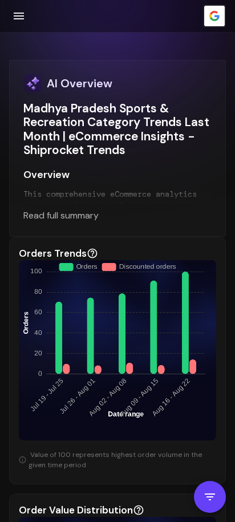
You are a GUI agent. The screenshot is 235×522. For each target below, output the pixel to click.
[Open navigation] (19, 16)
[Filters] (210, 497)
